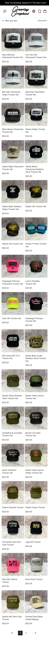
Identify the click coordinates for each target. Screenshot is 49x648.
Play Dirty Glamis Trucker (9, 580)
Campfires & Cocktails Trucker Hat (12, 434)
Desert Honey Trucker (35, 507)
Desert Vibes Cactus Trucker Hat (34, 396)
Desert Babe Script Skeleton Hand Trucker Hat (35, 358)
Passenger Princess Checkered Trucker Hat (12, 282)
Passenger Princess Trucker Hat (34, 319)
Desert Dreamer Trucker (13, 507)
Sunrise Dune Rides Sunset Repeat (34, 617)
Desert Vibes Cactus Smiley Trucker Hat (34, 471)
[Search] (40, 11)
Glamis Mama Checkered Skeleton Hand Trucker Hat (34, 169)
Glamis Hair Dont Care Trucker (12, 617)
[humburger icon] (5, 11)
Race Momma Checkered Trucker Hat (12, 56)
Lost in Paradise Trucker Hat (32, 282)
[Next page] (35, 633)
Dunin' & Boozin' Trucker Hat (9, 471)
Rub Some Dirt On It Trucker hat (11, 357)
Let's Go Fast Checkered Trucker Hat (35, 56)
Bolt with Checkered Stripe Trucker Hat (11, 93)
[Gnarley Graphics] (20, 11)
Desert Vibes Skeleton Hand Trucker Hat (12, 396)
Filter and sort (10, 20)
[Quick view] (21, 31)
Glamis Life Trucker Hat (12, 244)
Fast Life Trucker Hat (11, 318)
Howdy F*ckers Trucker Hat (36, 245)
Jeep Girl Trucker (33, 542)
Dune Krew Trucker (33, 579)
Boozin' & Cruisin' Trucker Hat (33, 434)
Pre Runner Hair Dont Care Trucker (11, 543)
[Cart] (45, 11)
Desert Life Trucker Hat (35, 206)
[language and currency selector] (34, 11)
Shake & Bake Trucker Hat (35, 130)
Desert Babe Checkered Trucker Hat (13, 167)
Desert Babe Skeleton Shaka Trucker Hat (12, 207)
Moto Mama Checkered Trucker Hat (12, 130)
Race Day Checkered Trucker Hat (34, 93)
